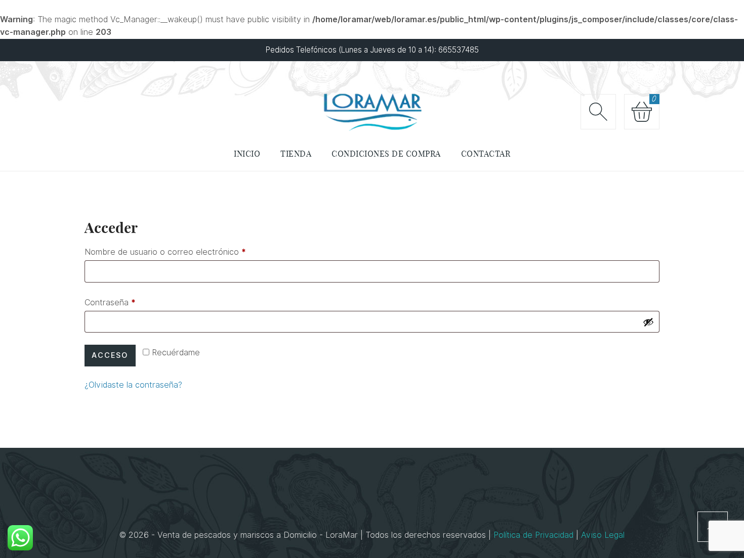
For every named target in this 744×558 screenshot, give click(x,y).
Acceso (110, 355)
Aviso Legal (603, 535)
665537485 (458, 50)
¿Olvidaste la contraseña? (133, 385)
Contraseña (110, 301)
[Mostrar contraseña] (648, 322)
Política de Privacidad (534, 535)
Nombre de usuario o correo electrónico (165, 250)
